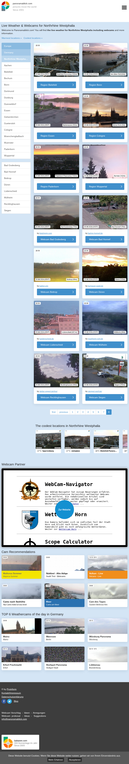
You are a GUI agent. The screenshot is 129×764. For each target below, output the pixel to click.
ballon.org (43, 286)
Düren (7, 184)
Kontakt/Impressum (11, 693)
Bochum (8, 78)
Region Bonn (95, 85)
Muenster (9, 142)
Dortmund (9, 91)
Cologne (8, 130)
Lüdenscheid (10, 191)
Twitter (9, 701)
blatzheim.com (45, 233)
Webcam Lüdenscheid (52, 345)
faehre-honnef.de (95, 233)
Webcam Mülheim (98, 345)
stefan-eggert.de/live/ (48, 391)
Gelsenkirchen (11, 117)
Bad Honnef (10, 171)
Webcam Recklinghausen (53, 397)
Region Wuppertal (98, 186)
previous (63, 412)
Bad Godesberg (12, 165)
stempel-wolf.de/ (95, 391)
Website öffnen (64, 509)
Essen (7, 110)
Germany (8, 52)
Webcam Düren (97, 292)
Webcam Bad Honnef (99, 239)
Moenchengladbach (14, 136)
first (54, 412)
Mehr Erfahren (55, 760)
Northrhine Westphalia (16, 59)
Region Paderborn (50, 186)
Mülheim (8, 197)
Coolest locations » (33, 38)
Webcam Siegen (97, 397)
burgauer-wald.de (95, 286)
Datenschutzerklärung (12, 696)
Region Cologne (97, 136)
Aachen (8, 65)
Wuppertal (9, 155)
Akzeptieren (75, 760)
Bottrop (7, 178)
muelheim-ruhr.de (95, 339)
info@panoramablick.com (14, 719)
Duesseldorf (10, 104)
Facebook (4, 701)
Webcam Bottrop (49, 292)
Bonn (6, 84)
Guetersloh (9, 123)
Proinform (12, 689)
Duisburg (8, 97)
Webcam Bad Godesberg (53, 239)
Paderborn (9, 149)
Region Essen (47, 136)
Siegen (7, 210)
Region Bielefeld (49, 85)
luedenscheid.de (46, 339)
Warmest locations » (12, 38)
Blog (16, 701)
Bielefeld (8, 72)
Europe (7, 46)
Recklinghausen (12, 204)
